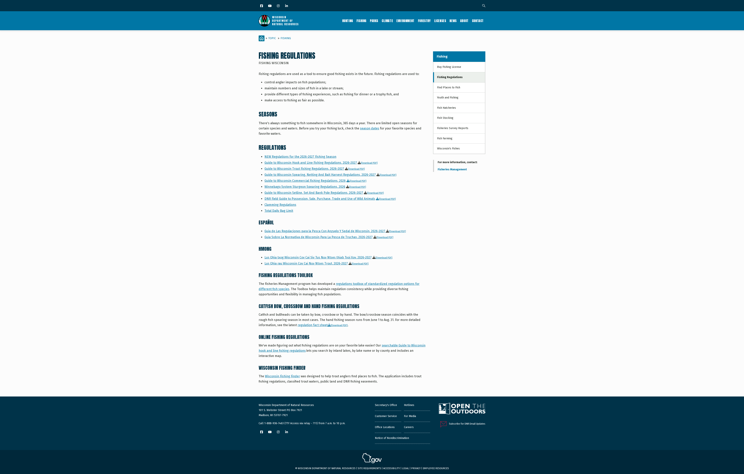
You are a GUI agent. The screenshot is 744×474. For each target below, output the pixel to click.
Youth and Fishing (447, 97)
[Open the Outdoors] (462, 409)
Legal (405, 468)
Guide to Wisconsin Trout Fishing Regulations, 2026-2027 (304, 169)
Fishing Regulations (450, 77)
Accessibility (391, 468)
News (453, 20)
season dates (369, 128)
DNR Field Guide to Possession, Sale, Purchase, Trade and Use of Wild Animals (319, 199)
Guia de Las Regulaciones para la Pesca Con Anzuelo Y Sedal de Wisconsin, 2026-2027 (325, 231)
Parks (374, 20)
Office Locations (385, 427)
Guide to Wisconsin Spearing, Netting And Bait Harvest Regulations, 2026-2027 (320, 175)
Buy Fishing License (449, 67)
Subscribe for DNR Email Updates (467, 423)
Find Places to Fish (448, 87)
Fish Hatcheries (446, 107)
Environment (405, 20)
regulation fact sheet (313, 325)
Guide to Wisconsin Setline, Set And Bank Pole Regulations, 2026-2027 (313, 193)
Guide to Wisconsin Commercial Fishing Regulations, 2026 (305, 181)
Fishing (361, 20)
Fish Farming (444, 138)
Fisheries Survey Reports (452, 128)
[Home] (278, 21)
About (464, 20)
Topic (272, 38)
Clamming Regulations (280, 205)
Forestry (424, 20)
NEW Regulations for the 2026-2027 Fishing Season (300, 157)
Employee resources (436, 468)
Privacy (416, 468)
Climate (387, 20)
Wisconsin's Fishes (448, 148)
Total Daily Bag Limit (278, 211)
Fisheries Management (452, 169)
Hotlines (409, 405)
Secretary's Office (386, 405)
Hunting (347, 20)
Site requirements (369, 468)
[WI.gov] (372, 458)
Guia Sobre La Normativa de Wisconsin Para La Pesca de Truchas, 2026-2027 (318, 237)
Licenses (440, 20)
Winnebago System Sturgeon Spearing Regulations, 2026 (304, 187)
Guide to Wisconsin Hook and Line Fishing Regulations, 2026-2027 (310, 163)
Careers (409, 427)
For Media (410, 416)
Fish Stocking (445, 118)
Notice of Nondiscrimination (392, 438)
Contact (478, 20)
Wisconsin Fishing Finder (282, 376)
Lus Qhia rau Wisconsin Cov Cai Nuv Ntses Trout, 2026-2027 (306, 263)
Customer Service (386, 416)
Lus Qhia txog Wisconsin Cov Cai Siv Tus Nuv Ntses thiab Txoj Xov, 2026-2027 (318, 257)
